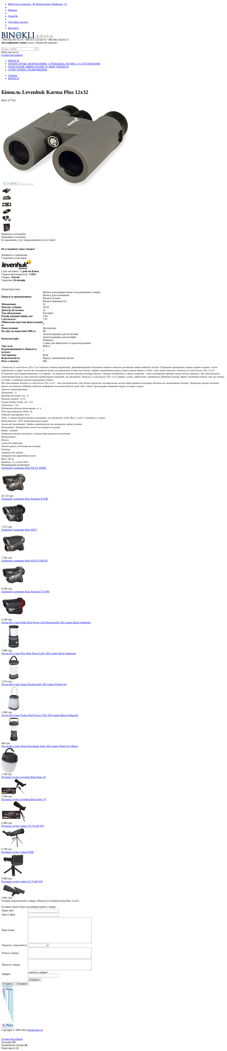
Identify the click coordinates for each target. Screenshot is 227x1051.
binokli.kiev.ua (35, 1030)
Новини (12, 10)
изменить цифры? (38, 972)
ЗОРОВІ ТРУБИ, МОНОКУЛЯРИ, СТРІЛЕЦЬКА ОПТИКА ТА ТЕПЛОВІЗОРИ (54, 63)
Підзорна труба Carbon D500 (17, 852)
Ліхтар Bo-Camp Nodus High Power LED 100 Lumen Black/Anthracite (39, 715)
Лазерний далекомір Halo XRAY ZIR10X (24, 560)
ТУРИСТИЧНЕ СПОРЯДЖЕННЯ (27, 69)
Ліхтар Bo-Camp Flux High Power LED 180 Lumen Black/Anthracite (38, 653)
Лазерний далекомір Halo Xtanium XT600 (24, 498)
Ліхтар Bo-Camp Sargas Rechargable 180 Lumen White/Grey (34, 684)
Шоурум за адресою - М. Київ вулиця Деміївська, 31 (37, 4)
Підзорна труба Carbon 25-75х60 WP (22, 881)
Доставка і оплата (18, 22)
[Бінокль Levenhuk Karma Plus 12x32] (65, 186)
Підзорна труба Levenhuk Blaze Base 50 (23, 777)
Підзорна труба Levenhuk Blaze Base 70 (23, 799)
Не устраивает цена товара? (18, 249)
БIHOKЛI (13, 60)
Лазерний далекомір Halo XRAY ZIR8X (23, 467)
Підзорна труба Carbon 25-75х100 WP (22, 826)
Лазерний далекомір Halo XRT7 (19, 529)
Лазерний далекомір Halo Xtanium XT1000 (25, 591)
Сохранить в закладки (13, 258)
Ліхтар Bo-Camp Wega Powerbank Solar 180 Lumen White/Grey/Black (39, 746)
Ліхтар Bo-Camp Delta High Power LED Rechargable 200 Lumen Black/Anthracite (46, 622)
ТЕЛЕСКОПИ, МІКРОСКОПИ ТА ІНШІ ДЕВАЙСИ (38, 66)
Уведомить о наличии (13, 237)
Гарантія (13, 16)
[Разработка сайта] (7, 1027)
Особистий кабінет (12, 55)
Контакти (13, 28)
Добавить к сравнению (14, 255)
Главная (12, 75)
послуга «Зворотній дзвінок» (29, 42)
